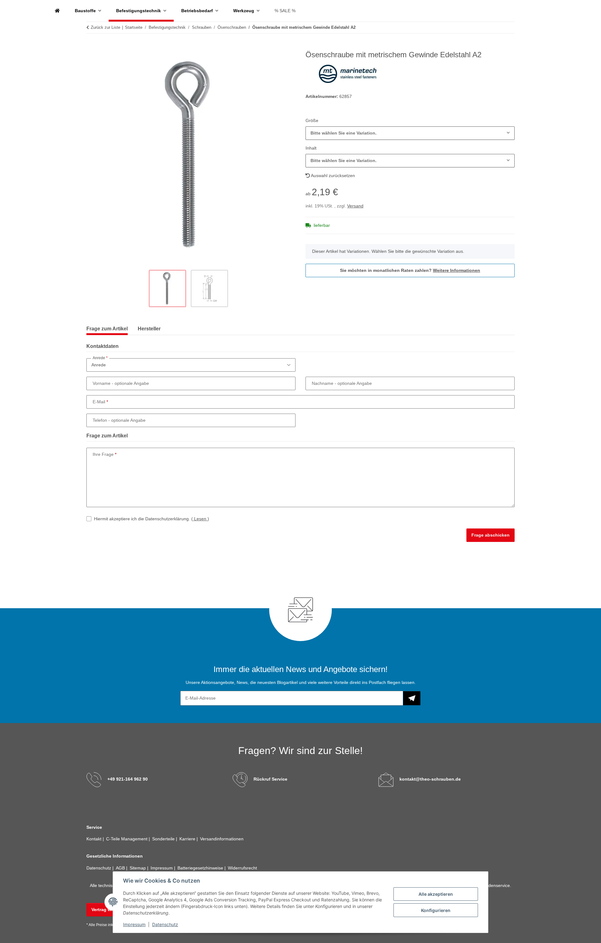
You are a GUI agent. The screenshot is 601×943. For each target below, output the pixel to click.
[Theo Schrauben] (57, 11)
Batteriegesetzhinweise (200, 867)
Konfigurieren (435, 910)
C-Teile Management (127, 838)
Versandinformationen (222, 838)
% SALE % (285, 10)
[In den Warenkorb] (91, 46)
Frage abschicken (490, 535)
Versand (355, 205)
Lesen (200, 518)
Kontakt (94, 838)
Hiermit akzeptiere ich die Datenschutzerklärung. (151, 518)
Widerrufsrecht (242, 867)
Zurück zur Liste (105, 27)
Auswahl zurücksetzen (332, 175)
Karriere (188, 838)
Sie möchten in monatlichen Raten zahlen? (410, 270)
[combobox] (410, 133)
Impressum (134, 924)
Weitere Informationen (456, 270)
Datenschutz (165, 924)
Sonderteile (164, 838)
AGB (121, 867)
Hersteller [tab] (149, 328)
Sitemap (138, 867)
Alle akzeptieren (436, 894)
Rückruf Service (270, 779)
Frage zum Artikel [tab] (107, 328)
